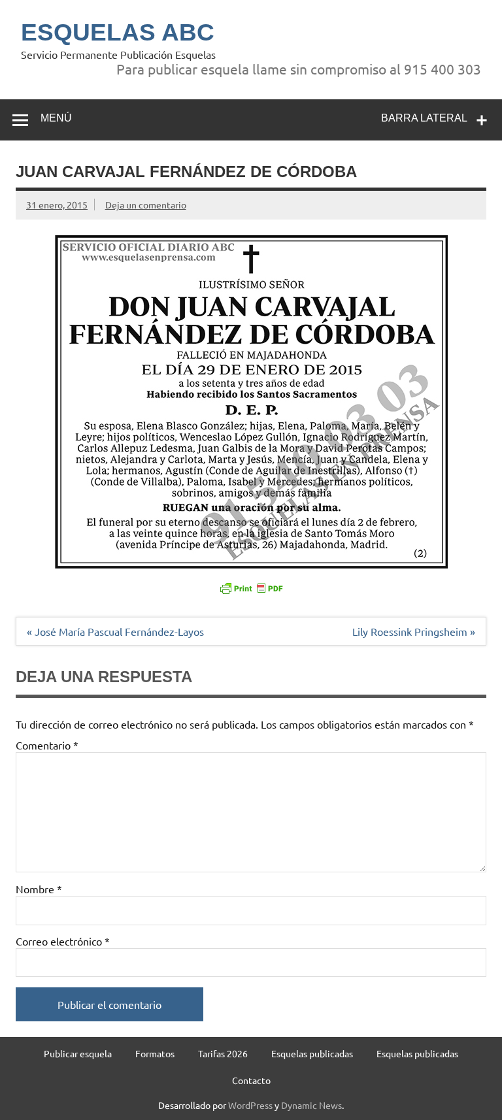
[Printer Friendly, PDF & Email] (251, 587)
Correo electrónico (63, 941)
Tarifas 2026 (223, 1053)
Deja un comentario (145, 204)
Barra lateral (424, 118)
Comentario (47, 745)
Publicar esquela (78, 1053)
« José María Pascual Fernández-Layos (115, 631)
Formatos (155, 1053)
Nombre (39, 888)
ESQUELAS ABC (117, 32)
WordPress (250, 1105)
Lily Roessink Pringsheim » (413, 631)
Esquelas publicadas (312, 1053)
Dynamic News (311, 1105)
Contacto (251, 1080)
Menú (56, 118)
